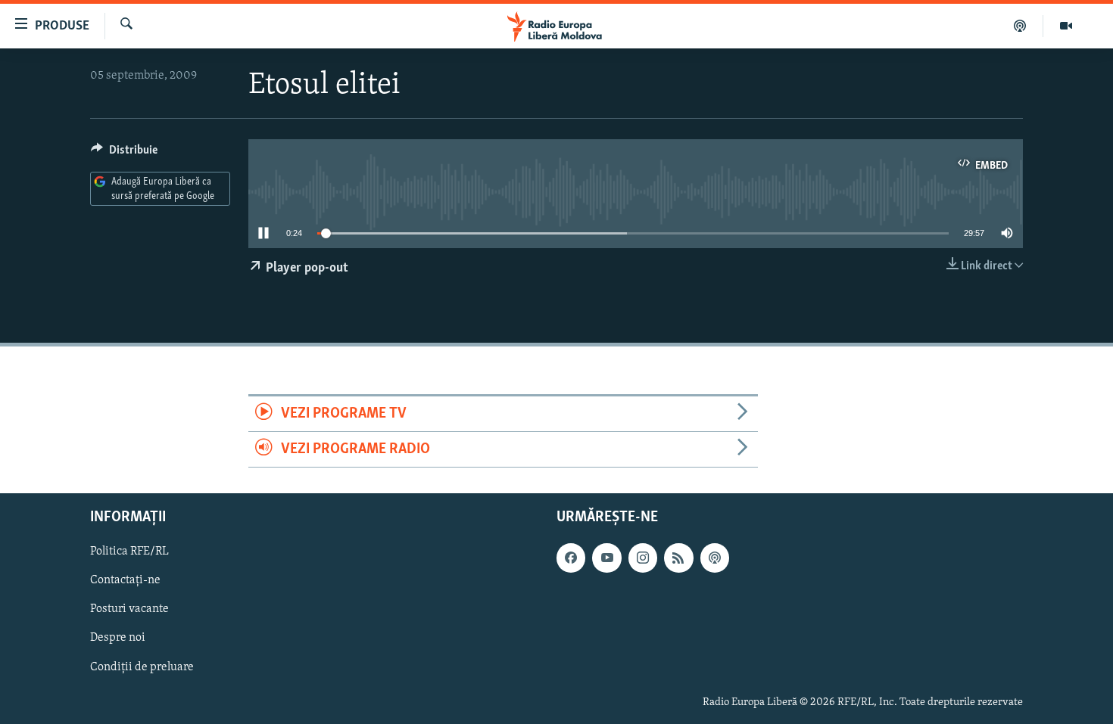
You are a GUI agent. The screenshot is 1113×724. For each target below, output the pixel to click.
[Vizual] (1066, 25)
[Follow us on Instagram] (642, 558)
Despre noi (117, 638)
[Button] (124, 153)
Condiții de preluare (142, 667)
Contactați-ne (125, 581)
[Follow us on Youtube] (606, 558)
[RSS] (678, 558)
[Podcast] (1020, 25)
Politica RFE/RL (129, 552)
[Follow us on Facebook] (570, 558)
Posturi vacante (129, 610)
